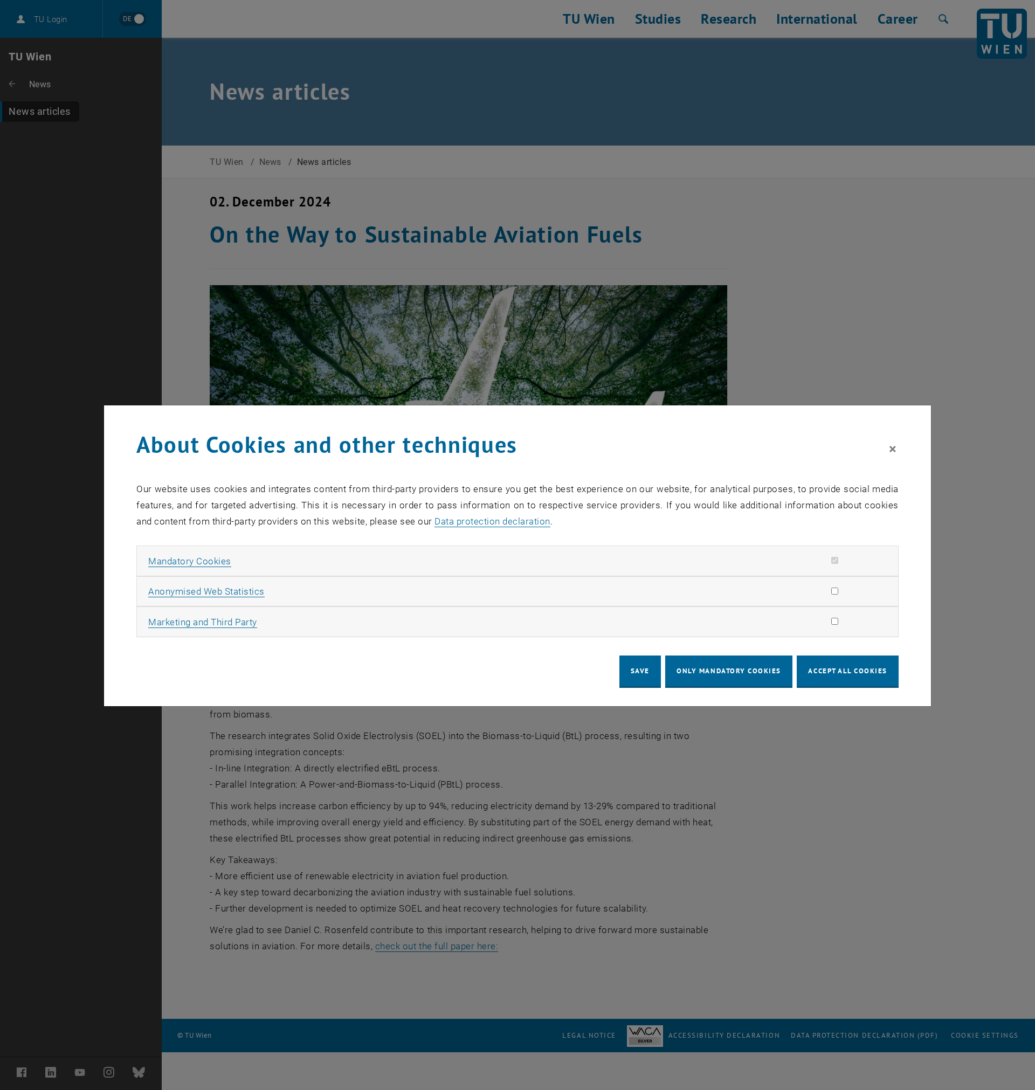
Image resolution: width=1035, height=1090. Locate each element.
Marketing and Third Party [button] (202, 622)
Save (640, 670)
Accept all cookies (847, 670)
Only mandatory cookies (729, 670)
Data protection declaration (492, 521)
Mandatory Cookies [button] (189, 561)
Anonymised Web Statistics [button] (206, 591)
